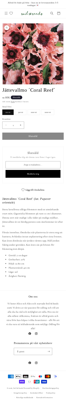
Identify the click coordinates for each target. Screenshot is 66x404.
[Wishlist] (11, 13)
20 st (10, 113)
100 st (35, 113)
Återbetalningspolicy (50, 388)
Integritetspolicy (20, 393)
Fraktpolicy (50, 393)
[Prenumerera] (48, 351)
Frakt (13, 102)
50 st (22, 113)
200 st (49, 113)
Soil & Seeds (18, 388)
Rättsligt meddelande (24, 397)
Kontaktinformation (44, 397)
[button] (6, 13)
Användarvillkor (36, 393)
